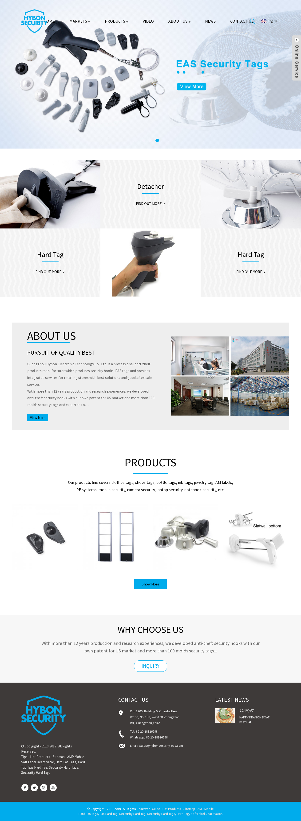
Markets (78, 21)
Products (115, 21)
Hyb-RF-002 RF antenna (115, 544)
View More (37, 417)
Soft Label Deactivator (37, 762)
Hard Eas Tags (65, 762)
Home (49, 21)
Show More (150, 584)
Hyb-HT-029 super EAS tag (44, 544)
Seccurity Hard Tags (63, 767)
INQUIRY (150, 666)
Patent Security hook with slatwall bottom (256, 544)
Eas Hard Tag (37, 767)
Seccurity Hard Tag (35, 772)
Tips (24, 757)
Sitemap (59, 757)
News (210, 21)
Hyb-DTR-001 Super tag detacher (185, 544)
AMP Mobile (75, 757)
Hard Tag (183, 814)
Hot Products (40, 757)
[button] (20, 74)
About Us (177, 21)
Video (148, 21)
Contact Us (241, 21)
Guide (156, 809)
